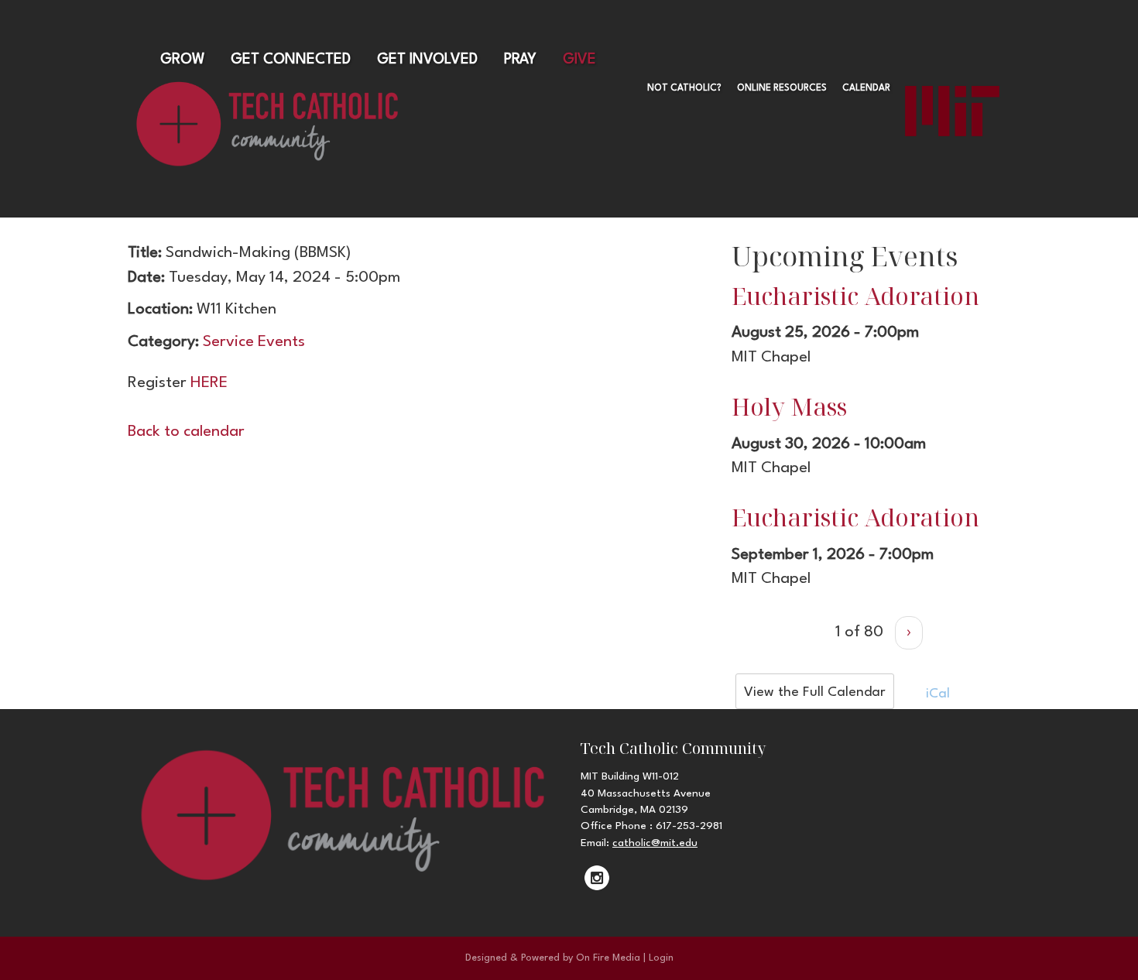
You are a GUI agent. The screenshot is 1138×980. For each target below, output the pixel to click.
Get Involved (427, 60)
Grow (182, 60)
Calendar (866, 88)
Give (579, 60)
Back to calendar (186, 432)
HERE (209, 383)
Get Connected (291, 60)
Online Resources (782, 88)
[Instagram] (596, 877)
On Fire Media (608, 958)
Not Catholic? (684, 88)
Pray (520, 60)
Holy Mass (789, 406)
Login (661, 958)
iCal (936, 694)
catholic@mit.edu (655, 843)
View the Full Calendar (815, 692)
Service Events (254, 342)
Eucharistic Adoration (855, 295)
